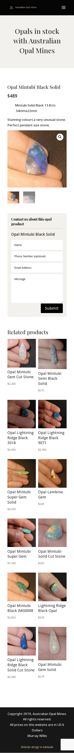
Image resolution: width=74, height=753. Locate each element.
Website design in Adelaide (37, 747)
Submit (52, 308)
